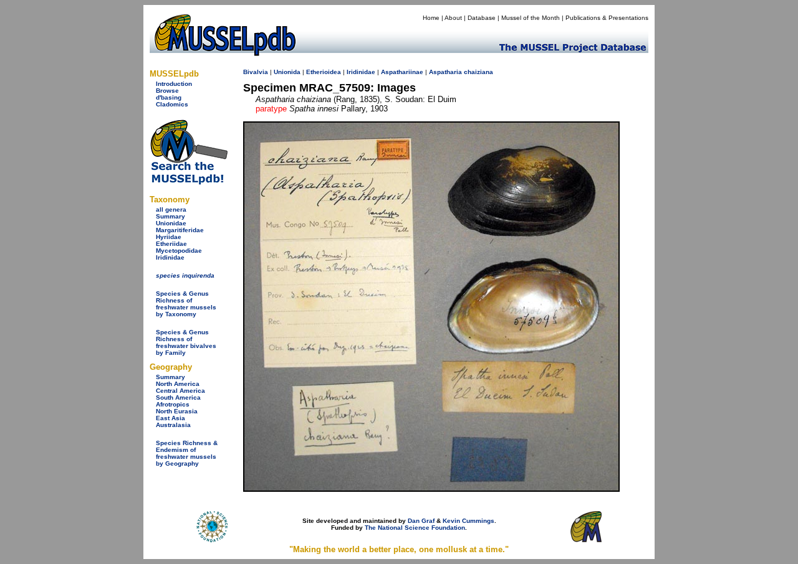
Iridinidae (170, 257)
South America (178, 397)
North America (178, 383)
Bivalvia (255, 71)
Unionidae (171, 223)
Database (482, 17)
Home (431, 17)
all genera (171, 209)
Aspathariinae (402, 71)
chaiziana (478, 71)
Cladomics (172, 104)
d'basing (168, 97)
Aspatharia (445, 71)
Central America (180, 390)
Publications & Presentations (606, 17)
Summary (170, 216)
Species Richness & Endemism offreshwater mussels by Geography (187, 453)
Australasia (173, 424)
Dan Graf (421, 520)
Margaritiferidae (180, 230)
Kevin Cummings (468, 520)
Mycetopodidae (179, 250)
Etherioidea (323, 71)
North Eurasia (177, 411)
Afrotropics (173, 404)
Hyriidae (168, 236)
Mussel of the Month (530, 17)
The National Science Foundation (415, 527)
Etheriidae (171, 243)
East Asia (170, 418)
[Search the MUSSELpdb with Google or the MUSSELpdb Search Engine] (189, 182)
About (453, 17)
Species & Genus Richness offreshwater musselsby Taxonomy (186, 303)
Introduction (174, 83)
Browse (167, 90)
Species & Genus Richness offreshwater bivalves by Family (186, 342)
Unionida (287, 71)
